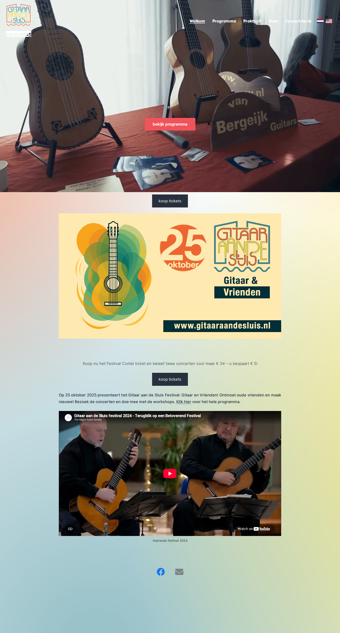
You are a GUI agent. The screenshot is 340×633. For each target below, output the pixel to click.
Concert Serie (298, 21)
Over (273, 21)
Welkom (197, 21)
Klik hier (183, 401)
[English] (329, 21)
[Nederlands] (320, 21)
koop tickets (170, 201)
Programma (224, 21)
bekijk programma (170, 124)
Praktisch (252, 21)
